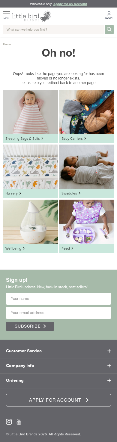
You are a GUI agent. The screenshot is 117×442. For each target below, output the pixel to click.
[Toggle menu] (7, 11)
